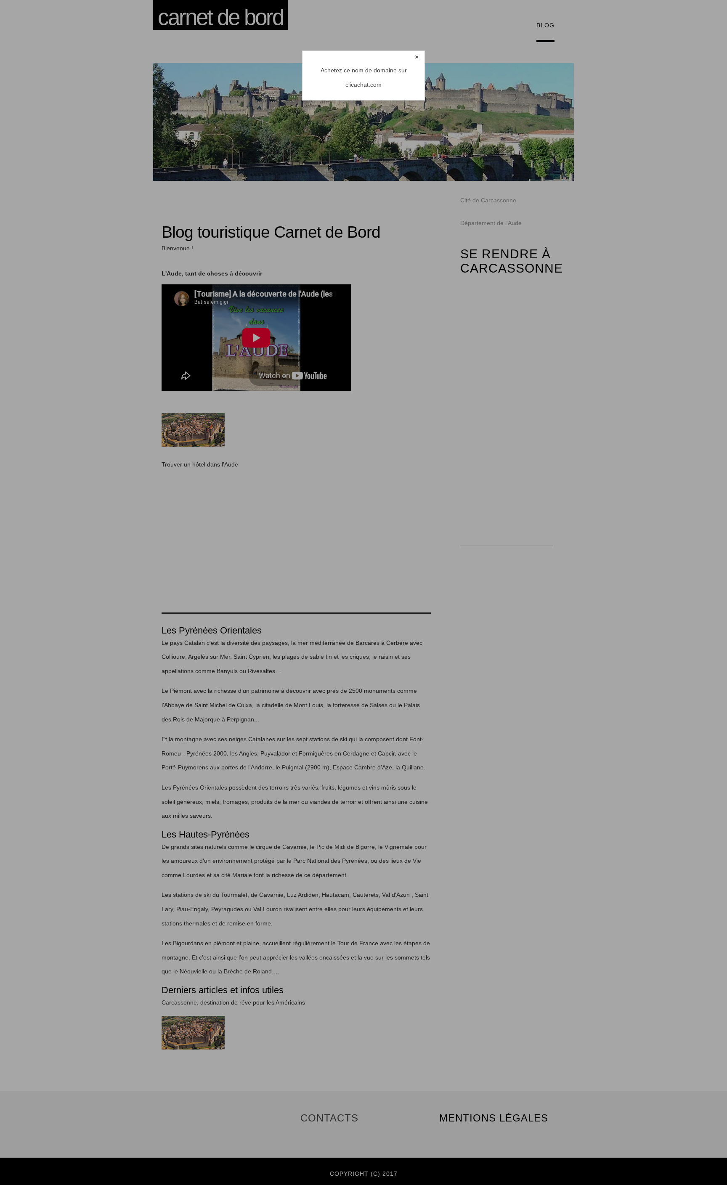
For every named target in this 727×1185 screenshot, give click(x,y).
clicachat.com (363, 84)
